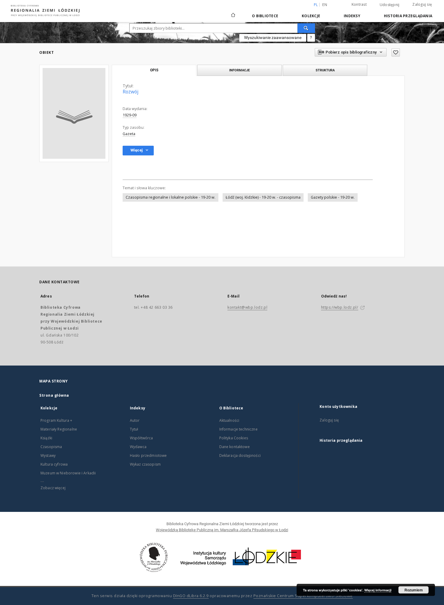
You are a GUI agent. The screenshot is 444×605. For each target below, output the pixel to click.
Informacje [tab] (239, 70)
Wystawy (48, 455)
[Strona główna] (233, 12)
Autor (135, 420)
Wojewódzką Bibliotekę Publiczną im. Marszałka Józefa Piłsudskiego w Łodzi (222, 530)
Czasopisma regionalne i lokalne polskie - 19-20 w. (170, 197)
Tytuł (134, 429)
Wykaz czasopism (145, 464)
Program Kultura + (56, 420)
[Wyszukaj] (306, 28)
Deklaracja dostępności (240, 455)
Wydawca (138, 446)
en (324, 5)
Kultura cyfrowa (54, 464)
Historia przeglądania (408, 15)
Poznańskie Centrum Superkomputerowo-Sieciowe (303, 595)
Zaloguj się (422, 4)
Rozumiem (413, 590)
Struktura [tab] (325, 70)
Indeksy (352, 15)
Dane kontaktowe (234, 446)
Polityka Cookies (233, 438)
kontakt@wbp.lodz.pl (247, 307)
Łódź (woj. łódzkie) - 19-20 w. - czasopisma (263, 197)
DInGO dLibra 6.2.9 (191, 595)
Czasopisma (51, 446)
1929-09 (130, 115)
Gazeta (129, 133)
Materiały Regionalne (58, 429)
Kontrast (359, 4)
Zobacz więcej (53, 487)
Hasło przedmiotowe (148, 455)
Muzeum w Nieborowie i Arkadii (68, 473)
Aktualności (229, 420)
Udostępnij (390, 4)
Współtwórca (141, 438)
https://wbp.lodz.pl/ (339, 307)
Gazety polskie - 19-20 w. (333, 197)
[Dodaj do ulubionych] (395, 52)
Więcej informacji (377, 590)
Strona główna (54, 395)
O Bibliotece (265, 15)
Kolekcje (311, 15)
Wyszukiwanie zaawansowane (272, 37)
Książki (46, 438)
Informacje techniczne (238, 429)
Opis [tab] (154, 70)
